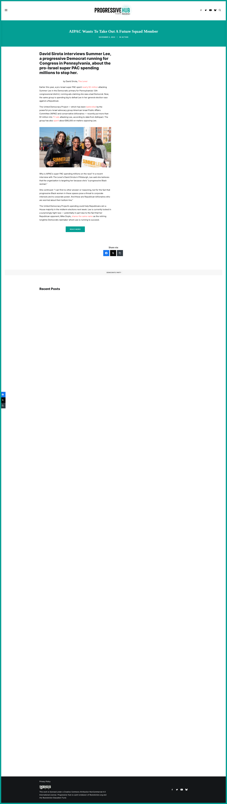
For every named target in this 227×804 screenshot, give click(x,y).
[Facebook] (106, 253)
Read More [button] (75, 229)
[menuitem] (201, 10)
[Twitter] (113, 253)
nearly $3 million (90, 87)
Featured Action (52, 396)
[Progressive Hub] (113, 10)
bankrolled (91, 107)
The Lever (83, 81)
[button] (201, 10)
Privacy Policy (44, 781)
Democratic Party (114, 272)
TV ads (56, 117)
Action (125, 37)
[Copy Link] (120, 253)
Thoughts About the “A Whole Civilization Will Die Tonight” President (75, 754)
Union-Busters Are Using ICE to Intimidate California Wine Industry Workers (78, 628)
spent (56, 120)
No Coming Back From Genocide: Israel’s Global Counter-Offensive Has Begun (79, 516)
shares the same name (82, 216)
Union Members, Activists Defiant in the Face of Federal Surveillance (75, 400)
